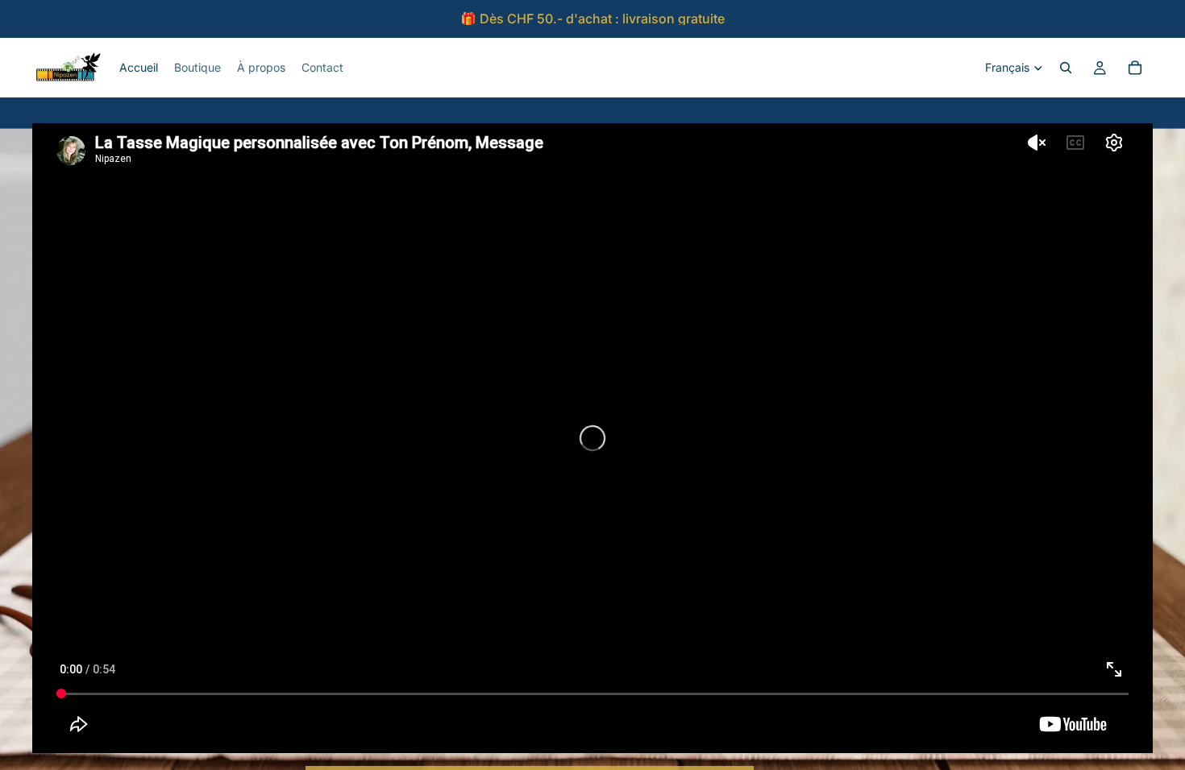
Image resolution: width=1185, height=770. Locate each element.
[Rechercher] (1065, 67)
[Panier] (1135, 67)
